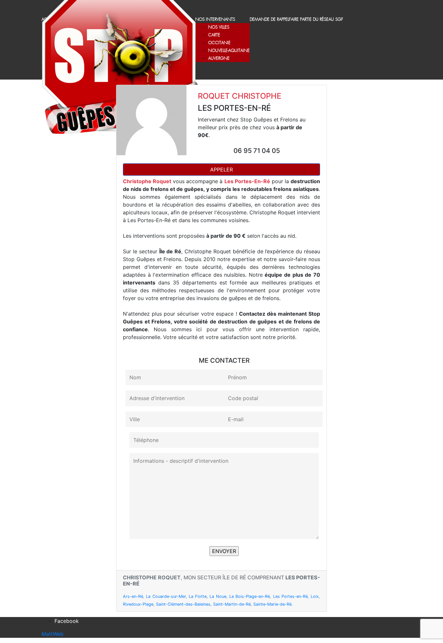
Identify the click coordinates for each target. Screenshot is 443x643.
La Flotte (198, 596)
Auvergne (219, 59)
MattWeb (53, 634)
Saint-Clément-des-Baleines (183, 604)
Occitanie (219, 43)
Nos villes (218, 27)
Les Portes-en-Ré (290, 596)
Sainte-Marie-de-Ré (272, 604)
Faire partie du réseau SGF (316, 20)
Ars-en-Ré (133, 596)
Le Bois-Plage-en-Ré (249, 596)
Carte (214, 35)
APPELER (221, 169)
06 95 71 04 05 (256, 151)
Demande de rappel (269, 20)
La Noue (218, 596)
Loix (315, 596)
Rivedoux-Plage (138, 604)
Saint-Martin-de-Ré (232, 604)
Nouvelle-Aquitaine (229, 51)
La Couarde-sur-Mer (166, 596)
